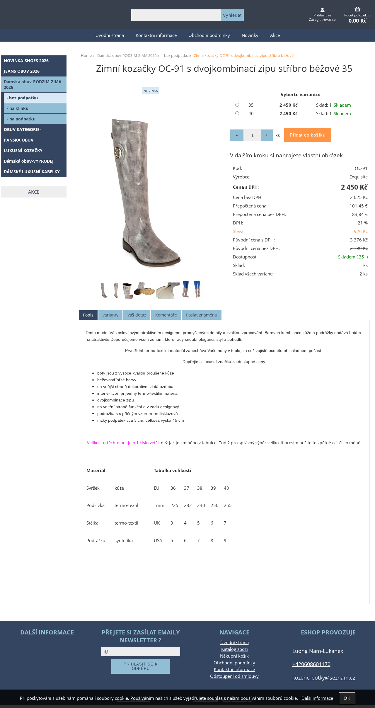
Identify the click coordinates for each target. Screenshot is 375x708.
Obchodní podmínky (209, 35)
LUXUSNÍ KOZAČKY (23, 150)
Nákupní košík (234, 656)
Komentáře (166, 315)
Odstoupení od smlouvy (234, 676)
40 (251, 113)
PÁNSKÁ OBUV (18, 140)
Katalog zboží (234, 649)
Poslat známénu (201, 315)
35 (251, 105)
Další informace (317, 698)
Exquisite (359, 177)
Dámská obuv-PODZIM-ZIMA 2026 (33, 84)
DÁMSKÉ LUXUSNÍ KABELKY (32, 171)
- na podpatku (21, 119)
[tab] (88, 315)
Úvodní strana (110, 35)
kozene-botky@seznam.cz (323, 677)
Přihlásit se (322, 15)
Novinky (250, 35)
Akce (275, 35)
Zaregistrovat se (322, 19)
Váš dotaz (136, 315)
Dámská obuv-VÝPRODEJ (29, 161)
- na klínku (17, 108)
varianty (110, 315)
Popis (88, 315)
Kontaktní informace (156, 35)
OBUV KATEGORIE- (22, 129)
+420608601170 (311, 664)
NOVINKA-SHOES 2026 (26, 60)
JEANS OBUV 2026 (22, 71)
